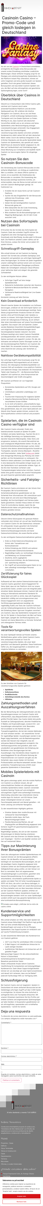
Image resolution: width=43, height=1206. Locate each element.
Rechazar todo (21, 1201)
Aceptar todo (21, 1196)
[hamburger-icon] (39, 7)
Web (2, 1064)
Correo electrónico (9, 1056)
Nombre (4, 1048)
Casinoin (15, 66)
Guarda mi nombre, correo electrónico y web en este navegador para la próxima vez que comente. (21, 1075)
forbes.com (30, 453)
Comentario (6, 1022)
